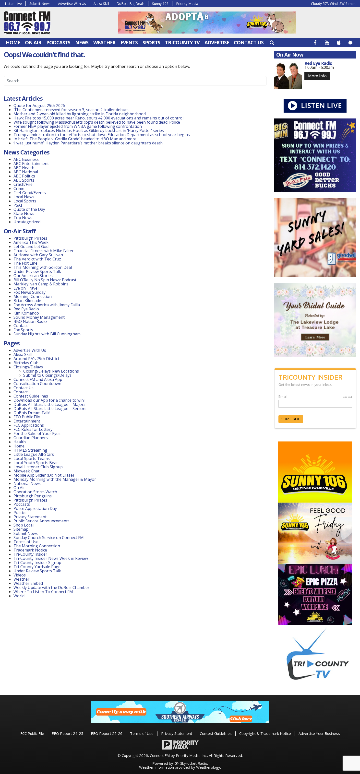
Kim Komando (26, 313)
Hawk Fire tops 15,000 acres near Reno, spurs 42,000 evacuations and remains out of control (98, 118)
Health (19, 442)
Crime (18, 188)
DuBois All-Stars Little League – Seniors (49, 408)
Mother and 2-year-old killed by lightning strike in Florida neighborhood (79, 114)
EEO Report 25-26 (106, 733)
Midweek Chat (26, 471)
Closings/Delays (28, 367)
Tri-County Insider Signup (37, 562)
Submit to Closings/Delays (47, 375)
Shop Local (23, 525)
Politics (19, 512)
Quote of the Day (29, 209)
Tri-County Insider (30, 554)
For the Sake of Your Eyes (36, 433)
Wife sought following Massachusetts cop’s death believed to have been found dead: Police (96, 122)
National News (27, 483)
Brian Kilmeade (27, 300)
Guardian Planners (30, 437)
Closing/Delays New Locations (51, 371)
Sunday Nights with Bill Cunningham (47, 334)
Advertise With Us (72, 3)
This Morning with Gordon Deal (42, 267)
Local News (23, 196)
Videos (19, 575)
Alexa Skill (101, 3)
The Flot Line (25, 263)
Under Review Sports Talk (37, 271)
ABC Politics (24, 176)
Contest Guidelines (30, 396)
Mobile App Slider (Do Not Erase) (43, 475)
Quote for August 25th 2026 (39, 105)
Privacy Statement (30, 516)
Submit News (39, 3)
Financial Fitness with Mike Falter (43, 250)
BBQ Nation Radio (30, 321)
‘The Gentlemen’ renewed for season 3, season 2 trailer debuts (71, 109)
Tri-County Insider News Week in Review (50, 558)
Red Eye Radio (26, 309)
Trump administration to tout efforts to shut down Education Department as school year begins (101, 134)
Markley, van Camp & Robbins (40, 284)
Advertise (216, 42)
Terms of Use (25, 541)
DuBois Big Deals (130, 3)
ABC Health (23, 167)
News (81, 42)
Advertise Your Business (319, 733)
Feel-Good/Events (29, 192)
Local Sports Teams (31, 458)
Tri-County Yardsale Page (36, 566)
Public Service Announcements (41, 521)
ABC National (25, 172)
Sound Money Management (39, 317)
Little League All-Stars (33, 454)
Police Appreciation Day (35, 508)
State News (23, 213)
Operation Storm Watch (35, 491)
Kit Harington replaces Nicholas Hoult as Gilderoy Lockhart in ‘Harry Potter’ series (88, 130)
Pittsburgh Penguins (32, 496)
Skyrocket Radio (193, 763)
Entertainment (26, 421)
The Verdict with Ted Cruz (37, 259)
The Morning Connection (36, 546)
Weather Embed (28, 583)
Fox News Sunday (29, 292)
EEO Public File (26, 417)
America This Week (30, 242)
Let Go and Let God (30, 246)
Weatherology (208, 767)
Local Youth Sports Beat (35, 462)
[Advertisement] (207, 23)
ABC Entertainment (31, 163)
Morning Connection (32, 296)
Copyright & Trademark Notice (265, 733)
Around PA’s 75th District (36, 358)
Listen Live (13, 3)
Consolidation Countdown (37, 383)
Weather (104, 42)
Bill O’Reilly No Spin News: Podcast (44, 279)
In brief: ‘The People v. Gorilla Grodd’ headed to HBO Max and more (74, 138)
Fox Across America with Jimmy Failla (46, 304)
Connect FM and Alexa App (37, 379)
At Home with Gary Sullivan (38, 255)
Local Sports (24, 201)
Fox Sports (23, 329)
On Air (33, 42)
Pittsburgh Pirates (30, 238)
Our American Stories (33, 275)
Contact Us (249, 42)
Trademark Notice (30, 550)
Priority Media (187, 3)
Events (129, 42)
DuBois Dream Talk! (31, 412)
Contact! (20, 325)
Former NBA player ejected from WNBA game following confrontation (77, 126)
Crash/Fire (23, 184)
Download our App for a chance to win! (48, 400)
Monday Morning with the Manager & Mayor (54, 479)
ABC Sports (23, 180)
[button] (271, 42)
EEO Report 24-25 (67, 733)
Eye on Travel (25, 288)
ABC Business (26, 159)
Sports (151, 42)
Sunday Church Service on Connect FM (48, 537)
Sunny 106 (160, 3)
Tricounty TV (182, 42)
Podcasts (58, 42)
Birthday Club (25, 362)
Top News (22, 217)
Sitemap (20, 529)
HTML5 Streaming (30, 450)
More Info (317, 76)
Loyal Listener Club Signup (38, 466)
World (18, 595)
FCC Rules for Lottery (32, 429)
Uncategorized (26, 221)
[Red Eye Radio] (288, 75)
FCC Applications (28, 425)
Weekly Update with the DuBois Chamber (51, 587)
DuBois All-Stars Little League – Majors (49, 404)
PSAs (18, 205)
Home (13, 42)
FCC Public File (32, 733)
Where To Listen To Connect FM (43, 591)
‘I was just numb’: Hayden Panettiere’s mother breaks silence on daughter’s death (88, 143)
